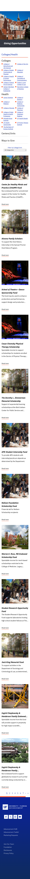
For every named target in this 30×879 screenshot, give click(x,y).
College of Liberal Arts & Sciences (8, 83)
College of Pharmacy (20, 109)
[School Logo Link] (14, 807)
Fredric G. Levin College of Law (21, 83)
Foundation (8, 847)
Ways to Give (8, 140)
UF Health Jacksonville (7, 123)
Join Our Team (9, 844)
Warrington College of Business (22, 88)
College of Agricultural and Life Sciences (8, 66)
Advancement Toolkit (11, 832)
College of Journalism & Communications (22, 78)
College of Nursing (8, 108)
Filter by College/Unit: (15, 148)
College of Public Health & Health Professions (8, 114)
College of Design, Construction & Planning (8, 72)
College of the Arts (22, 64)
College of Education (20, 71)
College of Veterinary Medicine (20, 114)
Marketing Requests (11, 835)
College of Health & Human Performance (8, 78)
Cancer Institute (8, 97)
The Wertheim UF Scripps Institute (8, 128)
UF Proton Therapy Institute (22, 123)
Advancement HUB (10, 829)
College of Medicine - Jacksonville (20, 104)
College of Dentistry (20, 98)
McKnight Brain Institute (7, 119)
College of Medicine (6, 103)
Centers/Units (8, 133)
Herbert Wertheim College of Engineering (8, 89)
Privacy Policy (9, 853)
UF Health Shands (22, 118)
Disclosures (8, 850)
